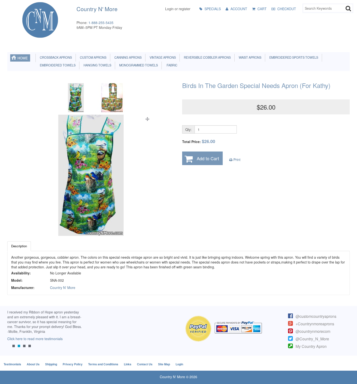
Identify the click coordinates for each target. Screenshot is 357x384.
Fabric (170, 65)
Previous (13, 332)
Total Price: (198, 141)
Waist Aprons (249, 57)
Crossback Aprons (55, 57)
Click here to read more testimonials (35, 338)
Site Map (164, 364)
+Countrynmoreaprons (315, 324)
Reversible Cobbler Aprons (206, 57)
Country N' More (62, 287)
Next (76, 332)
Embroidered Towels (57, 65)
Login (179, 364)
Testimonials (12, 364)
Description (19, 246)
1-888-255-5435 (100, 22)
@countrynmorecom (313, 331)
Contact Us (145, 364)
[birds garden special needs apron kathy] (91, 175)
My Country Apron (311, 346)
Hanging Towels (96, 65)
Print (236, 159)
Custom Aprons (92, 57)
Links (127, 364)
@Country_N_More (312, 339)
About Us (33, 364)
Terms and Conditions (103, 364)
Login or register (177, 8)
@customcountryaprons (316, 316)
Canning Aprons (127, 57)
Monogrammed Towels (138, 65)
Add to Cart (208, 158)
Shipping (51, 364)
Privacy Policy (73, 364)
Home (22, 58)
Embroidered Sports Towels (293, 57)
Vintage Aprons (162, 57)
